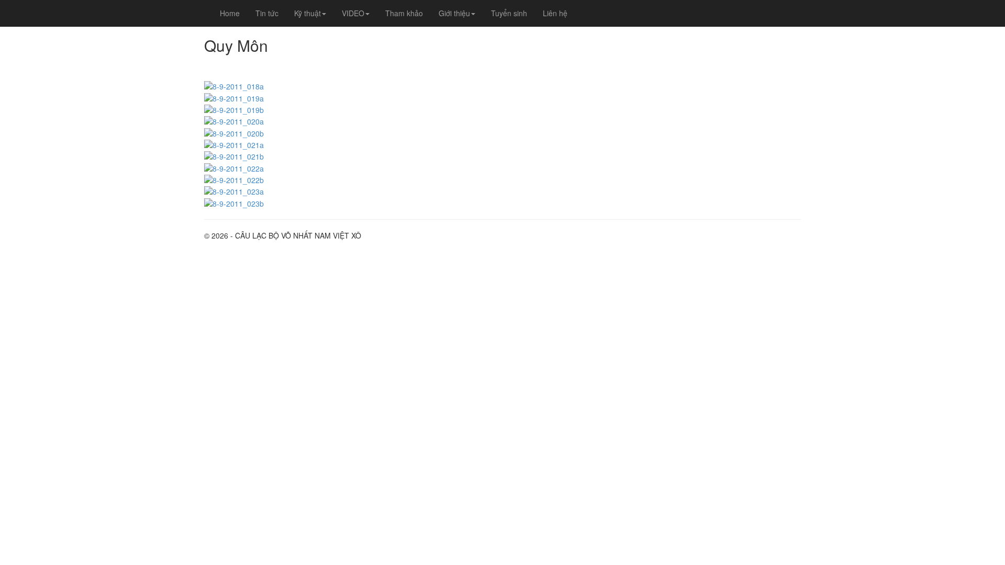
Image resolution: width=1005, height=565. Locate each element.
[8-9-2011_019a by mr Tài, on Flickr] (234, 97)
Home (230, 13)
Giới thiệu (454, 13)
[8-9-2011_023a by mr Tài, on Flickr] (234, 190)
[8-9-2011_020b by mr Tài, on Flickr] (234, 132)
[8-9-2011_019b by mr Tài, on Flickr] (234, 109)
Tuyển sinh (509, 13)
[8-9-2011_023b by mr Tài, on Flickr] (234, 202)
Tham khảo (404, 13)
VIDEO (353, 13)
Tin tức (266, 13)
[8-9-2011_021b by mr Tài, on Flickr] (234, 155)
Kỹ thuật (307, 13)
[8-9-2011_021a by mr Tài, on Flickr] (234, 144)
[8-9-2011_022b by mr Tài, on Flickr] (234, 179)
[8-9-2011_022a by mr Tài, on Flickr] (234, 167)
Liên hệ (555, 13)
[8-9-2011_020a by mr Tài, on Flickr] (234, 120)
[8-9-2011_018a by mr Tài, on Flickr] (234, 85)
